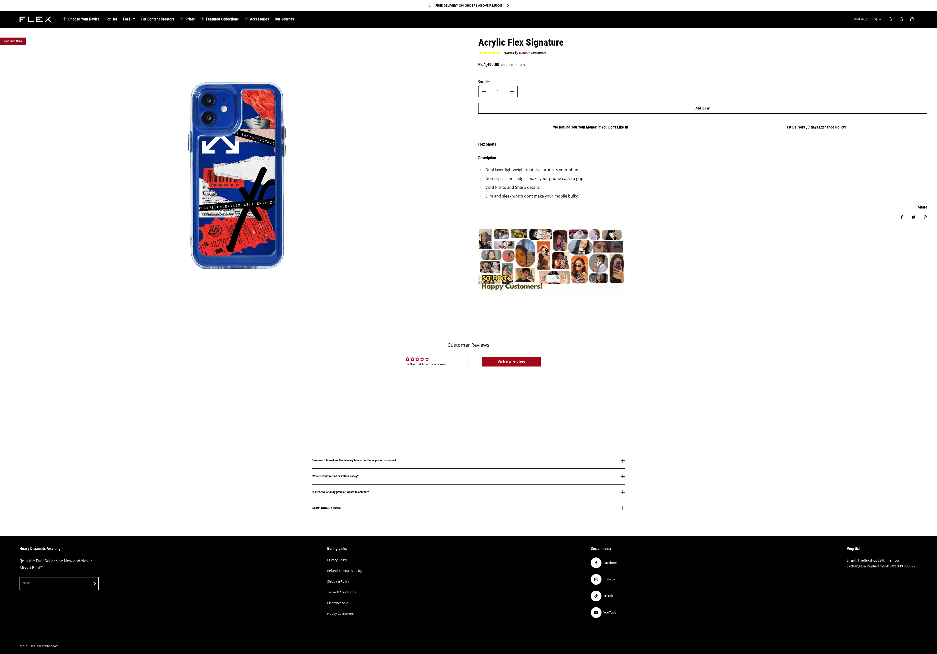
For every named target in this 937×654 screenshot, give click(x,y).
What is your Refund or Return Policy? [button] (335, 476)
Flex (32, 646)
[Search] (890, 19)
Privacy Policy (337, 560)
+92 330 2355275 (903, 566)
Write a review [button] (511, 361)
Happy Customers (340, 613)
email (26, 583)
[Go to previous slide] (429, 5)
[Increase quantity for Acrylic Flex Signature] (512, 91)
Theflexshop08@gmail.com (879, 560)
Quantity (484, 81)
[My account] (901, 19)
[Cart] (912, 19)
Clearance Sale (337, 603)
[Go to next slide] (507, 5)
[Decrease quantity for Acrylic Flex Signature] (484, 91)
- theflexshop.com (47, 646)
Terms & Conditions (341, 592)
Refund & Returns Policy (344, 570)
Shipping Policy (338, 581)
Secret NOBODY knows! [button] (326, 508)
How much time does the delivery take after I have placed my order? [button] (354, 460)
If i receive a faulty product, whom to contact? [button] (340, 492)
